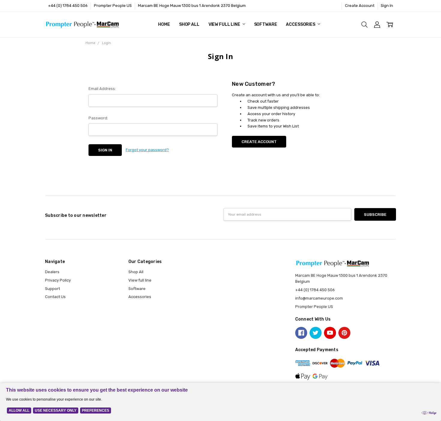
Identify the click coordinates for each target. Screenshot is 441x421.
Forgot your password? (147, 150)
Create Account (359, 5)
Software (265, 24)
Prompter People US (113, 5)
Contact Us (55, 296)
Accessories (301, 24)
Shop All (189, 24)
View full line (224, 24)
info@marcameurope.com (319, 298)
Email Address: (102, 88)
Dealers (52, 272)
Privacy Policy (58, 280)
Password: (98, 118)
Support (52, 288)
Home (164, 24)
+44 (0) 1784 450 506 (68, 5)
